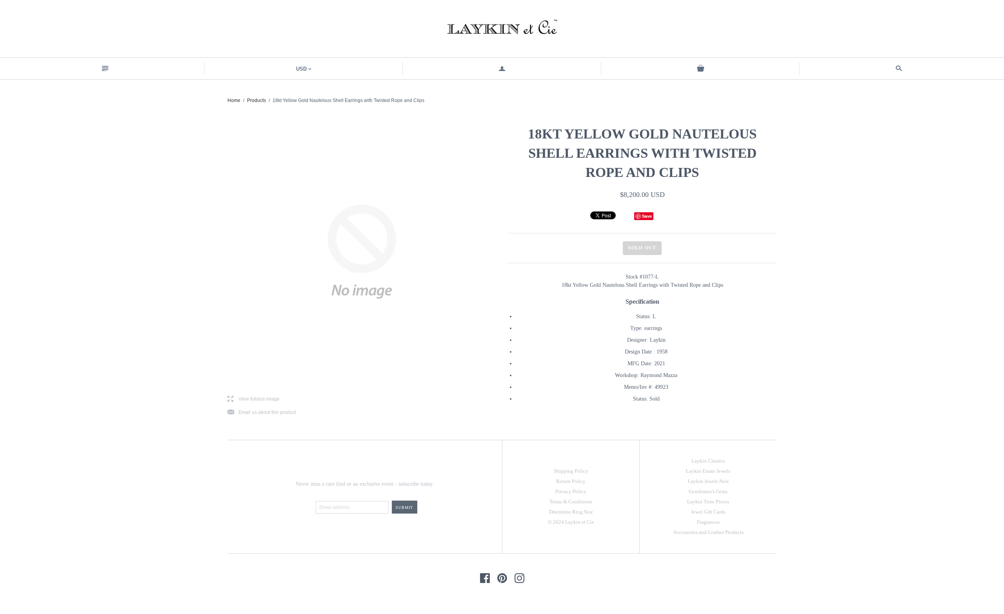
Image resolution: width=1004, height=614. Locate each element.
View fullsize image (253, 399)
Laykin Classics (708, 461)
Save (647, 216)
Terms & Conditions (570, 502)
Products (256, 100)
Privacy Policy (570, 491)
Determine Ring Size (571, 512)
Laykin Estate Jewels (708, 471)
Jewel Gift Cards (708, 512)
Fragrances (708, 522)
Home (233, 100)
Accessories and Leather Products (708, 532)
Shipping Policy (571, 471)
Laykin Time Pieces (708, 502)
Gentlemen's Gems (708, 491)
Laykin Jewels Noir (708, 481)
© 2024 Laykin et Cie (571, 522)
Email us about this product (261, 412)
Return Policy (571, 481)
